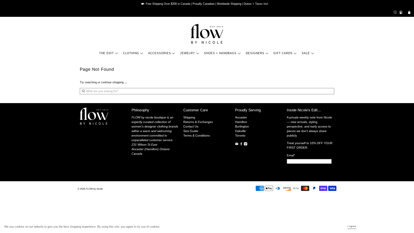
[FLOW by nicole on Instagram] (245, 144)
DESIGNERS (255, 53)
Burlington (242, 126)
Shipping (189, 117)
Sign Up (309, 170)
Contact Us (190, 126)
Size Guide (190, 131)
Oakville (240, 131)
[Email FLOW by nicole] (236, 144)
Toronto (240, 135)
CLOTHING (131, 53)
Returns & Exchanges (198, 122)
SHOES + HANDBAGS (220, 53)
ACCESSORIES (159, 53)
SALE (306, 53)
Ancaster (241, 117)
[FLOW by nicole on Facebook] (241, 144)
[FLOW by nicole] (207, 33)
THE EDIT (106, 53)
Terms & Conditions (196, 135)
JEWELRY (187, 53)
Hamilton (241, 122)
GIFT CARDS (283, 53)
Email (291, 155)
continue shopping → (114, 82)
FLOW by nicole (94, 188)
